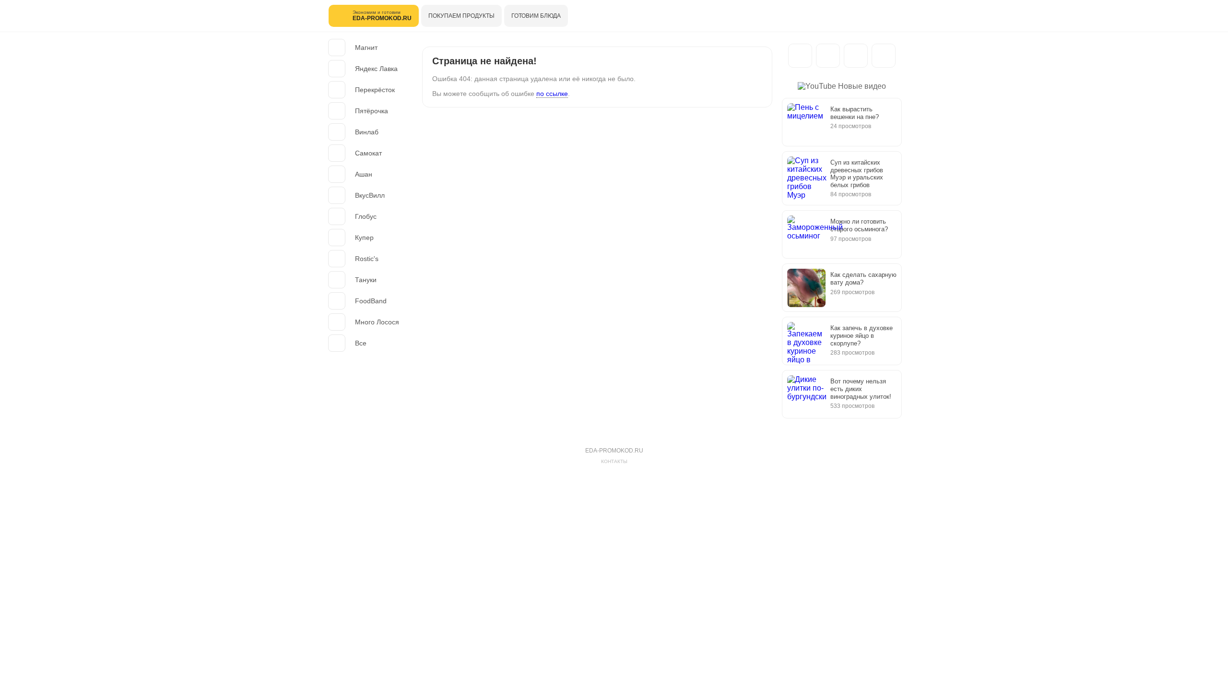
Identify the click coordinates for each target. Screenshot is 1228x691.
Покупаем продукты (461, 15)
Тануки (366, 280)
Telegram (800, 56)
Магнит (366, 47)
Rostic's (366, 258)
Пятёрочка (371, 111)
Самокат (368, 153)
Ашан (363, 174)
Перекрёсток (375, 90)
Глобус (366, 216)
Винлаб (366, 132)
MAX (828, 56)
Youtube (884, 56)
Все (360, 343)
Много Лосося (377, 322)
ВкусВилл (370, 195)
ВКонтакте (856, 56)
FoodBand (371, 301)
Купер (364, 237)
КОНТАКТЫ (614, 461)
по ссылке (552, 93)
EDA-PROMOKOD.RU (614, 450)
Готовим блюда (536, 15)
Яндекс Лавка (376, 68)
